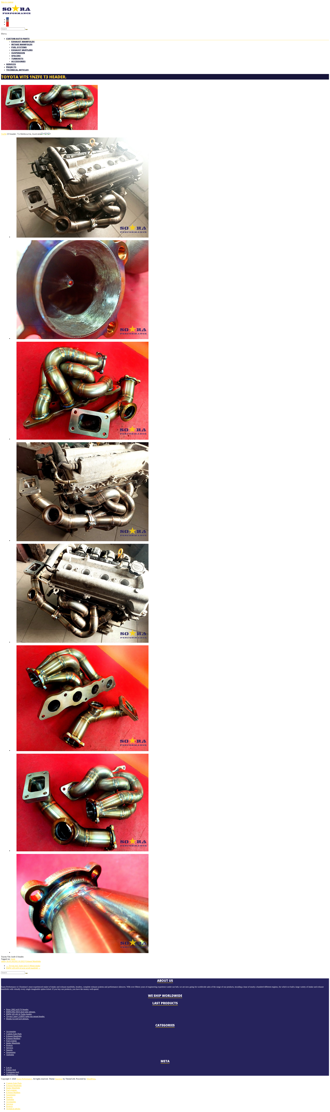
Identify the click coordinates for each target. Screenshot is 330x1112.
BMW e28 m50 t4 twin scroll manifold (23, 968)
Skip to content (7, 2)
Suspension (18, 52)
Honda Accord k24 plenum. (17, 1019)
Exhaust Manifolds (23, 41)
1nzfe (3, 134)
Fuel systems (19, 47)
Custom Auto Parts (18, 38)
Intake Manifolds (21, 44)
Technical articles (17, 69)
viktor (3, 961)
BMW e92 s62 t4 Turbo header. (19, 1014)
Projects (11, 67)
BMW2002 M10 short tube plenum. (20, 1012)
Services (11, 64)
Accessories (18, 61)
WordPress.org (12, 1074)
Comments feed (12, 1072)
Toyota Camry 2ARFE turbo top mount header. (25, 1016)
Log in (9, 1067)
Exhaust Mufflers (22, 50)
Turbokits (17, 58)
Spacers (16, 55)
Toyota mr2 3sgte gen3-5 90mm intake (23, 966)
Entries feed (11, 1070)
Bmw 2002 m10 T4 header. (17, 1009)
